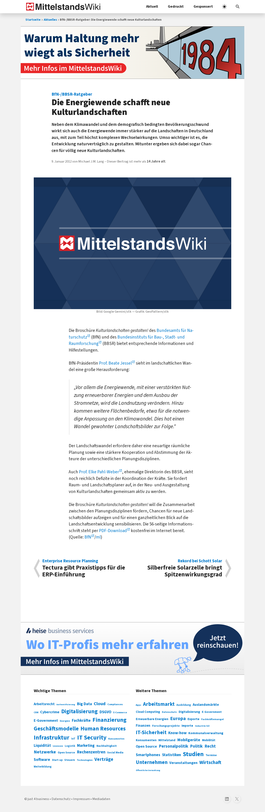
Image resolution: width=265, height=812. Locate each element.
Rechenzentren (91, 752)
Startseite (33, 20)
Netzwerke (45, 752)
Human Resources (103, 729)
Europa (178, 718)
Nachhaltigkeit (106, 746)
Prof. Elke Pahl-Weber (99, 472)
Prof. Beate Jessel (115, 363)
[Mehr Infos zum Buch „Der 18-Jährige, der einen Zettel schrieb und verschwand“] (132, 53)
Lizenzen (58, 746)
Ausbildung (183, 705)
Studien (193, 754)
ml (98, 537)
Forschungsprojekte (166, 726)
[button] (237, 6)
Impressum (81, 798)
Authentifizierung (66, 704)
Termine (211, 755)
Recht (210, 746)
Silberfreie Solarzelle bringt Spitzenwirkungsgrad (184, 568)
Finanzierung (109, 720)
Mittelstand (166, 740)
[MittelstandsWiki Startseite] (62, 6)
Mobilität (208, 740)
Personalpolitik (173, 746)
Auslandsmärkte (206, 704)
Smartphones (148, 755)
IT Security (91, 737)
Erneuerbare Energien (152, 719)
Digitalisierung (79, 712)
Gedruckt (176, 6)
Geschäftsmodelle (56, 729)
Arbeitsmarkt (159, 704)
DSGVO (105, 712)
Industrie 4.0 (202, 726)
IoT (73, 739)
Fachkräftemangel (212, 719)
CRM (36, 712)
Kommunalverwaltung (205, 733)
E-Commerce (120, 712)
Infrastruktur (51, 737)
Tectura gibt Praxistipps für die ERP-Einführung (83, 568)
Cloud (100, 703)
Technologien (85, 760)
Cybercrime (49, 712)
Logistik (70, 746)
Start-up (57, 760)
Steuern (69, 760)
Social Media (115, 752)
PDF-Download (113, 531)
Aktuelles (50, 20)
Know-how (177, 733)
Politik (196, 746)
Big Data (84, 704)
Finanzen (143, 725)
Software (42, 760)
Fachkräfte (81, 720)
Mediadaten (101, 798)
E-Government (46, 720)
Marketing (86, 745)
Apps (138, 705)
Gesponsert (203, 6)
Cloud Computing (148, 712)
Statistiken (171, 755)
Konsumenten (116, 739)
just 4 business (38, 798)
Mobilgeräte (188, 740)
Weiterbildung (43, 767)
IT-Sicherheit (151, 732)
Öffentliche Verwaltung (148, 770)
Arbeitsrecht (44, 704)
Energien (65, 721)
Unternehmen (151, 762)
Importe (187, 726)
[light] (224, 6)
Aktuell (152, 6)
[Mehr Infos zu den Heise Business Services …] (132, 648)
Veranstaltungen (183, 762)
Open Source (66, 752)
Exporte (193, 719)
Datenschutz (169, 712)
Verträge (103, 759)
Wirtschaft (210, 762)
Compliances (115, 704)
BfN (87, 537)
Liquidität (42, 745)
